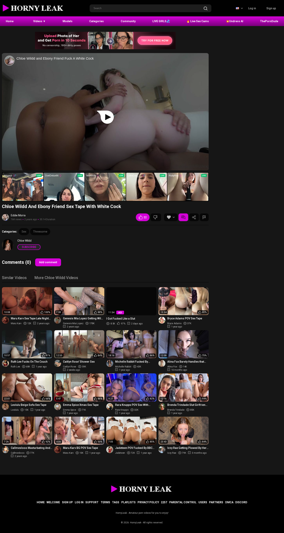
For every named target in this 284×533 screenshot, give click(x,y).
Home (10, 21)
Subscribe (29, 247)
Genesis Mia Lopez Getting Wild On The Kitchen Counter (83, 318)
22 (145, 217)
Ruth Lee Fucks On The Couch (29, 361)
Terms (105, 502)
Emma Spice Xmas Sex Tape (81, 404)
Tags (115, 502)
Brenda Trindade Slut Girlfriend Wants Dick (187, 405)
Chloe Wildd (24, 240)
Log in (252, 8)
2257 (164, 502)
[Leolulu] (5, 406)
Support (92, 502)
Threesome (40, 231)
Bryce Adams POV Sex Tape (184, 318)
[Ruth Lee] (5, 363)
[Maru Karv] (5, 320)
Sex (24, 231)
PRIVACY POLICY (148, 502)
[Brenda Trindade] (161, 406)
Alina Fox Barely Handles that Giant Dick (185, 361)
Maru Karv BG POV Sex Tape (80, 447)
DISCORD (241, 502)
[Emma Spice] (57, 406)
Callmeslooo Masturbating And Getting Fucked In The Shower (30, 448)
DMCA (229, 502)
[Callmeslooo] (5, 449)
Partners (216, 502)
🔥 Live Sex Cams (197, 21)
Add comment (48, 262)
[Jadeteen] (109, 449)
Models (67, 21)
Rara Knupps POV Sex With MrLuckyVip (131, 405)
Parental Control (182, 502)
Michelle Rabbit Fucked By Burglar (131, 361)
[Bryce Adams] (161, 320)
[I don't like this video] (156, 217)
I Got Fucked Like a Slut (120, 318)
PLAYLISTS (128, 502)
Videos (39, 21)
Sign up (271, 8)
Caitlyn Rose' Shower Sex (79, 361)
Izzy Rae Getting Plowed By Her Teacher (187, 448)
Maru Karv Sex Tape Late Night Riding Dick (30, 318)
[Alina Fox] (161, 363)
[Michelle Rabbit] (109, 363)
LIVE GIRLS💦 (161, 21)
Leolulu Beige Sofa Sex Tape (28, 404)
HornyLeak (135, 522)
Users (202, 502)
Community (128, 21)
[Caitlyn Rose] (57, 363)
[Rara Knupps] (109, 406)
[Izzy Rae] (161, 449)
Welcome (53, 502)
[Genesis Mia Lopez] (57, 320)
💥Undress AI (234, 21)
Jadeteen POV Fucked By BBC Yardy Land (133, 448)
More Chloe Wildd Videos (56, 278)
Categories (96, 21)
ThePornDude (269, 21)
